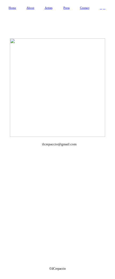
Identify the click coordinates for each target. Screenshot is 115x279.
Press (66, 7)
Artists (48, 7)
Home (12, 7)
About (30, 7)
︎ (101, 7)
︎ (104, 7)
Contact (84, 7)
